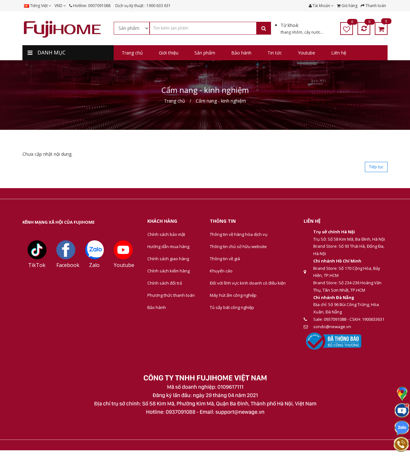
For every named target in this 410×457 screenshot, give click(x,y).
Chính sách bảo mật (166, 234)
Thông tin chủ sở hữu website (238, 246)
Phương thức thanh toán (171, 295)
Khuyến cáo (221, 271)
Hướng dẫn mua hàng (168, 246)
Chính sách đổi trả (164, 283)
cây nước (312, 32)
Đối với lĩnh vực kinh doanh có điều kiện (248, 283)
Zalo (94, 265)
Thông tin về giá (225, 259)
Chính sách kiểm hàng (168, 271)
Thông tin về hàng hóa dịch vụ (238, 234)
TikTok (36, 265)
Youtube (124, 265)
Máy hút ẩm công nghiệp (233, 295)
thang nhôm (291, 32)
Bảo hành (156, 307)
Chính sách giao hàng (168, 259)
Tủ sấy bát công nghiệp (232, 307)
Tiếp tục (376, 167)
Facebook (67, 265)
